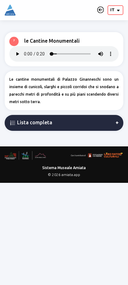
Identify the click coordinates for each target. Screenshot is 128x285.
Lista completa (34, 122)
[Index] (10, 10)
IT (113, 9)
